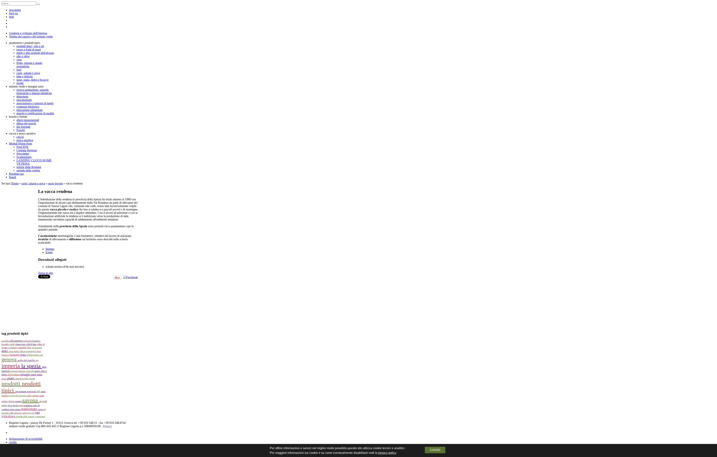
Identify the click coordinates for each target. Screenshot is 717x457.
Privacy (107, 426)
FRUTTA (23, 354)
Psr (39, 391)
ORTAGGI (25, 374)
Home (14, 183)
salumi (35, 395)
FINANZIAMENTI (28, 351)
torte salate (15, 409)
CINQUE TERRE (20, 344)
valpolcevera (28, 413)
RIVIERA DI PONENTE (17, 395)
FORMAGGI (15, 354)
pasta (39, 374)
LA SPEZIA (31, 366)
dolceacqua (37, 347)
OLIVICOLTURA (13, 374)
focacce (5, 355)
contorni (22, 347)
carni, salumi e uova (33, 183)
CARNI (12, 344)
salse (29, 395)
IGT (37, 360)
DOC (29, 347)
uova (40, 409)
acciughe (5, 341)
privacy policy (387, 452)
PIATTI (11, 378)
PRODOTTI (11, 383)
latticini (5, 371)
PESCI (4, 378)
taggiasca (28, 405)
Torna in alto (45, 273)
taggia (21, 405)
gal (41, 355)
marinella (30, 371)
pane (34, 374)
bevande (5, 344)
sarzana (18, 401)
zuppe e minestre (36, 416)
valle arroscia (15, 413)
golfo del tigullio (27, 360)
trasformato (29, 409)
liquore (22, 371)
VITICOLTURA (8, 416)
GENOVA (9, 359)
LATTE (44, 367)
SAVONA (30, 400)
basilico (36, 341)
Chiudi (435, 450)
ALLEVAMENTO (16, 340)
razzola (4, 395)
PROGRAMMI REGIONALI (26, 391)
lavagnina (14, 371)
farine (17, 351)
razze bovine (55, 183)
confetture (13, 347)
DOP (11, 351)
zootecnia (22, 416)
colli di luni (31, 344)
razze (43, 391)
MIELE (38, 371)
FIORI (39, 351)
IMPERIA (11, 365)
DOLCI (5, 351)
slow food (13, 405)
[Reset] (38, 4)
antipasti (27, 340)
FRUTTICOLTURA (33, 354)
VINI (37, 412)
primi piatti (28, 378)
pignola (18, 378)
